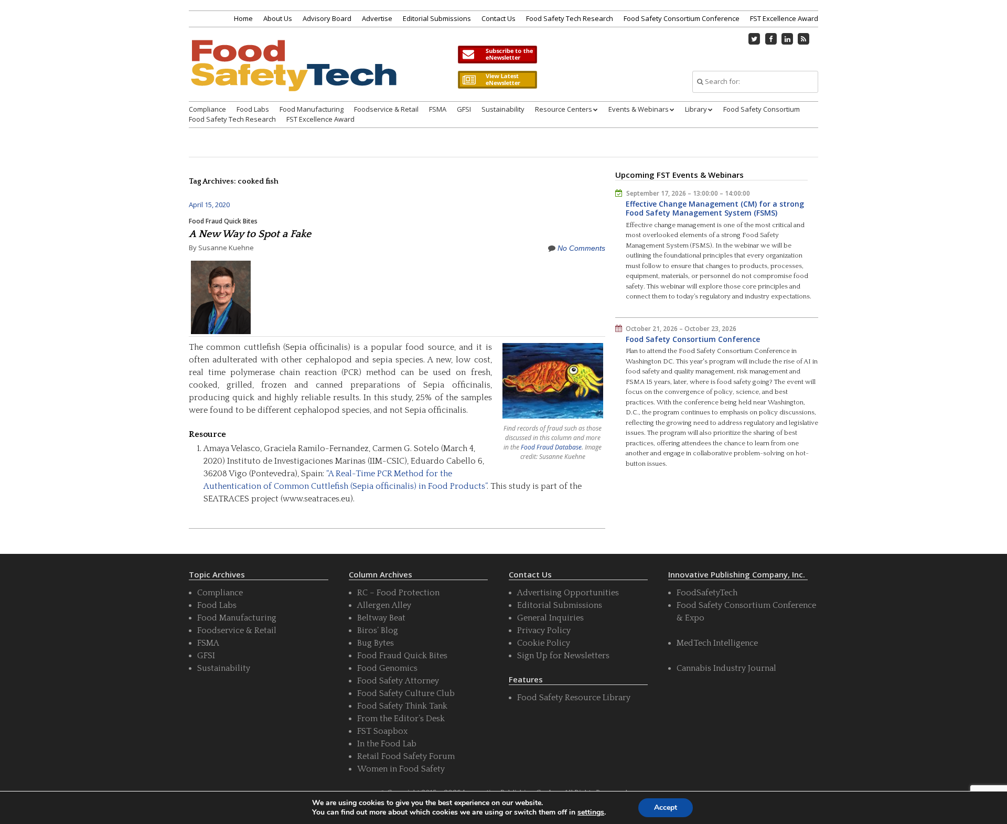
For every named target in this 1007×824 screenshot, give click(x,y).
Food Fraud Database (551, 447)
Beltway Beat (381, 618)
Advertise (377, 18)
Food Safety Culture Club (406, 693)
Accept (665, 807)
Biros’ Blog (377, 630)
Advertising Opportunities (568, 592)
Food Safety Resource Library (573, 697)
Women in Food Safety (401, 769)
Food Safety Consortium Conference (682, 18)
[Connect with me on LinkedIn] (787, 38)
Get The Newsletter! (497, 54)
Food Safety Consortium (761, 109)
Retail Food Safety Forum (406, 756)
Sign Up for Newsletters (563, 655)
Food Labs (253, 109)
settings (590, 812)
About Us (277, 18)
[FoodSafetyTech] (293, 74)
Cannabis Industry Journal (726, 668)
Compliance (207, 109)
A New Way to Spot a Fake (250, 234)
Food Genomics (387, 668)
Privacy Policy (544, 630)
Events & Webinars (638, 109)
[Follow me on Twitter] (755, 38)
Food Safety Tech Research (569, 18)
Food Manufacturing (312, 109)
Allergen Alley (384, 605)
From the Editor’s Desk (401, 718)
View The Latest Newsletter (497, 79)
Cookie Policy (543, 643)
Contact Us (498, 18)
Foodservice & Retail (386, 109)
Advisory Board (327, 18)
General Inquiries (550, 618)
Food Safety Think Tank (402, 706)
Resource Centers (563, 109)
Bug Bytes (375, 643)
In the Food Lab (386, 743)
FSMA (437, 109)
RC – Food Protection (398, 592)
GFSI (464, 109)
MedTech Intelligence (717, 643)
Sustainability (502, 109)
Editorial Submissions (437, 18)
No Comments (581, 248)
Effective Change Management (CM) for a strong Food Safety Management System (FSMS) (715, 208)
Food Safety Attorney (398, 681)
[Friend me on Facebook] (771, 38)
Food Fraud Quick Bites (223, 221)
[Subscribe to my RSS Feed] (804, 38)
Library (696, 109)
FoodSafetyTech (707, 592)
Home (243, 18)
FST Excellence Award (784, 18)
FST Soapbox (382, 731)
